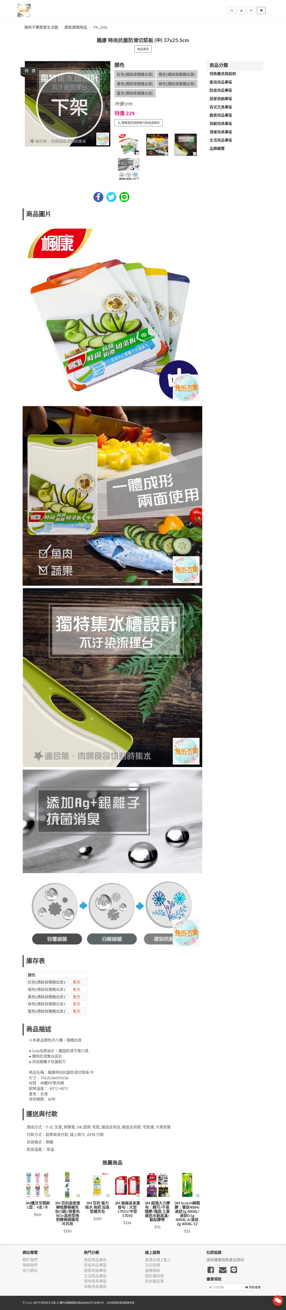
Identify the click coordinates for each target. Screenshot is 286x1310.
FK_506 (100, 27)
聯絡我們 (30, 1265)
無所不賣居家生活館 (41, 27)
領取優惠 (255, 1287)
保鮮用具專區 (221, 124)
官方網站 (30, 1270)
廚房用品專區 (221, 115)
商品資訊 (143, 49)
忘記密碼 (152, 1265)
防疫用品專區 (221, 91)
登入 (167, 1259)
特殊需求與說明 (223, 74)
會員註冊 (152, 1259)
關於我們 (30, 1259)
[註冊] (241, 10)
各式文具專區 (221, 107)
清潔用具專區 (221, 132)
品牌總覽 (217, 149)
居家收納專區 (221, 99)
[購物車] (261, 10)
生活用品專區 (221, 140)
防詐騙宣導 (154, 1281)
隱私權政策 (154, 1276)
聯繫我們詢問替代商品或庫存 (141, 123)
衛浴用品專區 (221, 82)
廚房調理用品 (75, 27)
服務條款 (152, 1270)
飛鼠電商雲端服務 (119, 1302)
